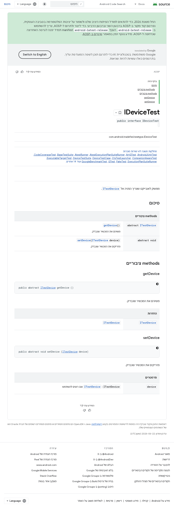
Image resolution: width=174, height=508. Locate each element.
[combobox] (67, 4)
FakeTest (121, 161)
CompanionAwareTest (144, 158)
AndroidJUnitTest (147, 154)
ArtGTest (131, 154)
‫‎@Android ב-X (105, 454)
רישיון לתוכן (97, 424)
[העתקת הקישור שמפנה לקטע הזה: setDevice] (139, 338)
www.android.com (46, 464)
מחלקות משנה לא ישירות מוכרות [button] (95, 156)
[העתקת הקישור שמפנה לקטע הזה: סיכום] (145, 203)
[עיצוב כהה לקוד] (157, 284)
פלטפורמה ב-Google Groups (97, 475)
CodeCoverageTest (45, 154)
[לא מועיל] (17, 71)
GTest (111, 161)
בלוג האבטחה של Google (99, 470)
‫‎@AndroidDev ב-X (103, 459)
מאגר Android (162, 454)
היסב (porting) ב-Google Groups (95, 486)
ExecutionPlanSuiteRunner (142, 161)
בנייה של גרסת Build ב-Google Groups (92, 481)
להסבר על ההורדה (160, 464)
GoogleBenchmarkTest (94, 161)
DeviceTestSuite (82, 158)
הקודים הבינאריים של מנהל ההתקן (152, 481)
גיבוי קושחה (164, 475)
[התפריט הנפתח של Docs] (133, 4)
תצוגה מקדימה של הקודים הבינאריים (151, 470)
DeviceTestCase (102, 158)
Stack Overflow (48, 475)
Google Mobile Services (44, 470)
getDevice (110, 225)
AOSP (157, 71)
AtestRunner (81, 154)
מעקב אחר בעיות (47, 481)
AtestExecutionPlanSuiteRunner (107, 154)
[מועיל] (22, 71)
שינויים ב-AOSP (92, 34)
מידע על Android (161, 500)
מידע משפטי (131, 500)
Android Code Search (112, 4)
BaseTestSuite (65, 154)
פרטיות (109, 500)
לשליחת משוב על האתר (89, 500)
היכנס (7, 4)
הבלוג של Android (103, 464)
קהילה (145, 500)
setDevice (84, 240)
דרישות (166, 459)
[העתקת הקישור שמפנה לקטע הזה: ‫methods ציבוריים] (122, 264)
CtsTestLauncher (121, 158)
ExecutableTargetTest (59, 158)
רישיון (119, 500)
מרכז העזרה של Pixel (45, 459)
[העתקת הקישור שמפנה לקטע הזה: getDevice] (139, 274)
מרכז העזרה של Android (43, 454)
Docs (141, 4)
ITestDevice (111, 188)
